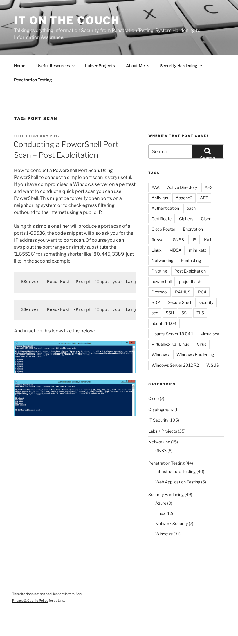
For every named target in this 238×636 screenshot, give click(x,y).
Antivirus (160, 197)
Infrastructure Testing (175, 471)
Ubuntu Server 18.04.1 (172, 333)
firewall (158, 239)
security (206, 302)
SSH (170, 312)
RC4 (202, 291)
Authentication (165, 208)
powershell (162, 281)
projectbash (190, 281)
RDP (156, 302)
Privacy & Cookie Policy (30, 601)
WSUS (212, 365)
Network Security (171, 523)
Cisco (206, 218)
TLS (200, 312)
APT (204, 197)
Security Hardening (178, 65)
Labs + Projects (100, 65)
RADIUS (182, 291)
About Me (135, 65)
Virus (201, 344)
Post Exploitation (190, 270)
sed (155, 312)
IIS (194, 239)
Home (19, 65)
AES (209, 187)
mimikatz (197, 250)
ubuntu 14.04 (164, 323)
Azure (160, 503)
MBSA (175, 250)
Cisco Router (163, 229)
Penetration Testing (33, 79)
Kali (207, 239)
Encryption (193, 229)
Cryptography (161, 409)
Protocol (159, 291)
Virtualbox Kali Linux (170, 344)
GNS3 (178, 239)
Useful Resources (53, 65)
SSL (185, 312)
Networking (162, 260)
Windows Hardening (195, 354)
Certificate (162, 218)
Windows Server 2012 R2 (175, 365)
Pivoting (159, 270)
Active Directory (182, 187)
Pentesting (191, 260)
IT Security (158, 420)
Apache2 (184, 197)
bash (191, 208)
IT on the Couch (67, 20)
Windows (160, 354)
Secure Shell (179, 302)
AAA (156, 187)
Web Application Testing (177, 481)
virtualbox (210, 333)
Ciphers (186, 218)
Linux (157, 250)
